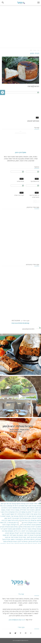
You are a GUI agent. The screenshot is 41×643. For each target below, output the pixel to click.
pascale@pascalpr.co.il (17, 620)
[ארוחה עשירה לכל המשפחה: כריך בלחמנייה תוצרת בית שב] (20, 481)
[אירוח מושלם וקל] (32, 175)
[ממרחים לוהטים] (20, 104)
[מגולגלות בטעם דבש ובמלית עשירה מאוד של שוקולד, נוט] (20, 438)
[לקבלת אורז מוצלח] (17, 189)
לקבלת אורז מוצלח (19, 195)
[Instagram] (26, 633)
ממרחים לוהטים (33, 121)
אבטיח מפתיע (20, 181)
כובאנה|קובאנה (33, 86)
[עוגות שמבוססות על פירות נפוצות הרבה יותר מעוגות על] (20, 354)
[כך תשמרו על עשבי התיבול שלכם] (32, 189)
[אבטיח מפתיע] (17, 175)
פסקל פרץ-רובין (20, 152)
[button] (2, 92)
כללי (37, 117)
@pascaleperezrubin (20, 323)
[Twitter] (15, 633)
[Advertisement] (20, 26)
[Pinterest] (20, 633)
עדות (37, 82)
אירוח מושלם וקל (35, 181)
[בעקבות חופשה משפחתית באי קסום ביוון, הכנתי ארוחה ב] (20, 396)
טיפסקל (36, 178)
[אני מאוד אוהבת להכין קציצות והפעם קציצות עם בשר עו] (20, 523)
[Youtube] (10, 633)
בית (38, 50)
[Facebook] (31, 633)
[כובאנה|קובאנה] (20, 70)
